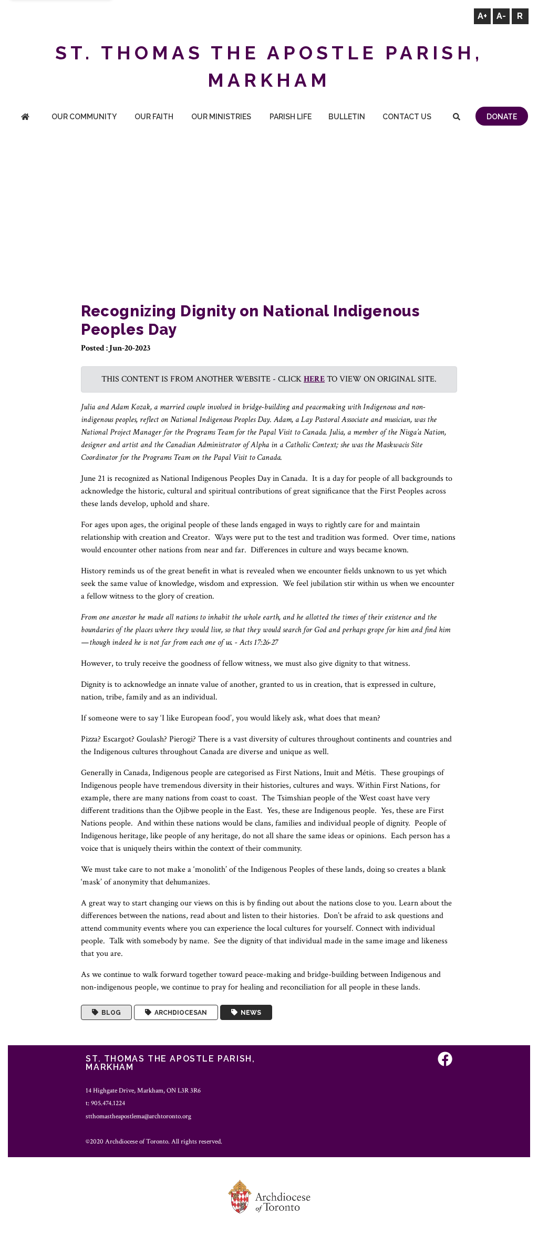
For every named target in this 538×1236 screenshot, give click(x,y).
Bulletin (346, 116)
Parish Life (291, 116)
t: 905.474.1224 (105, 1103)
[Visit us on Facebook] (445, 1060)
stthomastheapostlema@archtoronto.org (138, 1116)
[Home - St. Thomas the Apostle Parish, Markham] (25, 117)
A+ (482, 16)
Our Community (84, 116)
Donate (502, 116)
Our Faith (153, 116)
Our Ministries (221, 116)
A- (501, 16)
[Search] (456, 117)
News (249, 1012)
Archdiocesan (179, 1012)
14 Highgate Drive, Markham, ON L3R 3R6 (143, 1090)
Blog (109, 1012)
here (314, 379)
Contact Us (406, 116)
